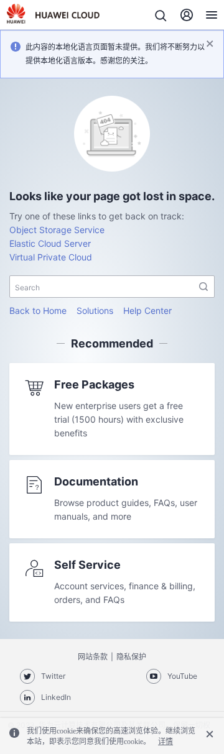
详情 (165, 741)
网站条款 (93, 656)
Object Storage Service (57, 229)
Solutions (95, 310)
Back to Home (38, 310)
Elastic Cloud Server (50, 243)
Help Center (147, 310)
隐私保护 (131, 656)
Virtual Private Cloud (50, 257)
